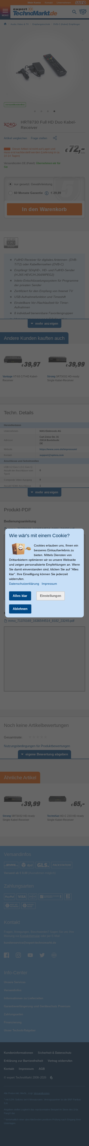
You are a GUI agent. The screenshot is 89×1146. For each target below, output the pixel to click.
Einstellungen (50, 596)
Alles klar (20, 596)
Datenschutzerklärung (24, 583)
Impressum (49, 583)
